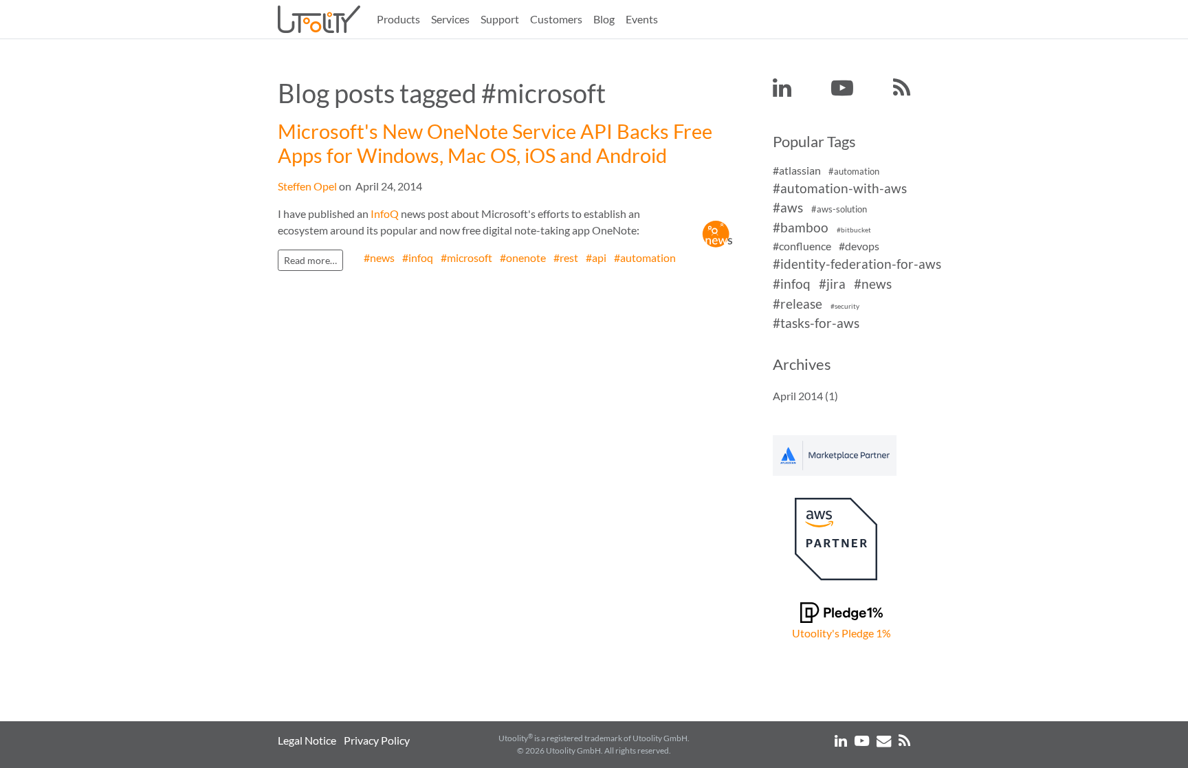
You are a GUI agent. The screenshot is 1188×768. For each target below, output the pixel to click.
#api (596, 257)
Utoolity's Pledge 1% (841, 632)
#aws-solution (839, 209)
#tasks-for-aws (816, 323)
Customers (556, 18)
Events (642, 18)
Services (450, 18)
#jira (832, 284)
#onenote (523, 257)
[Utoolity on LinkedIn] (782, 88)
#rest (565, 257)
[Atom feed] (901, 88)
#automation (645, 257)
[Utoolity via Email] (885, 740)
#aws (788, 208)
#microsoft (466, 257)
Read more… (310, 260)
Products (398, 18)
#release (797, 303)
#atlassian (797, 170)
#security (844, 306)
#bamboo (800, 227)
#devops (859, 245)
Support (500, 18)
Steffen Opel (307, 186)
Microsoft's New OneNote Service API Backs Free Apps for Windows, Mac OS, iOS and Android (495, 143)
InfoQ (385, 213)
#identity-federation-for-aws (857, 264)
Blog (604, 18)
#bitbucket (854, 230)
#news (379, 257)
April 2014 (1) (805, 395)
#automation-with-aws (840, 188)
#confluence (802, 245)
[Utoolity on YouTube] (842, 88)
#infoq (417, 257)
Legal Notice (307, 740)
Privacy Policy (377, 740)
